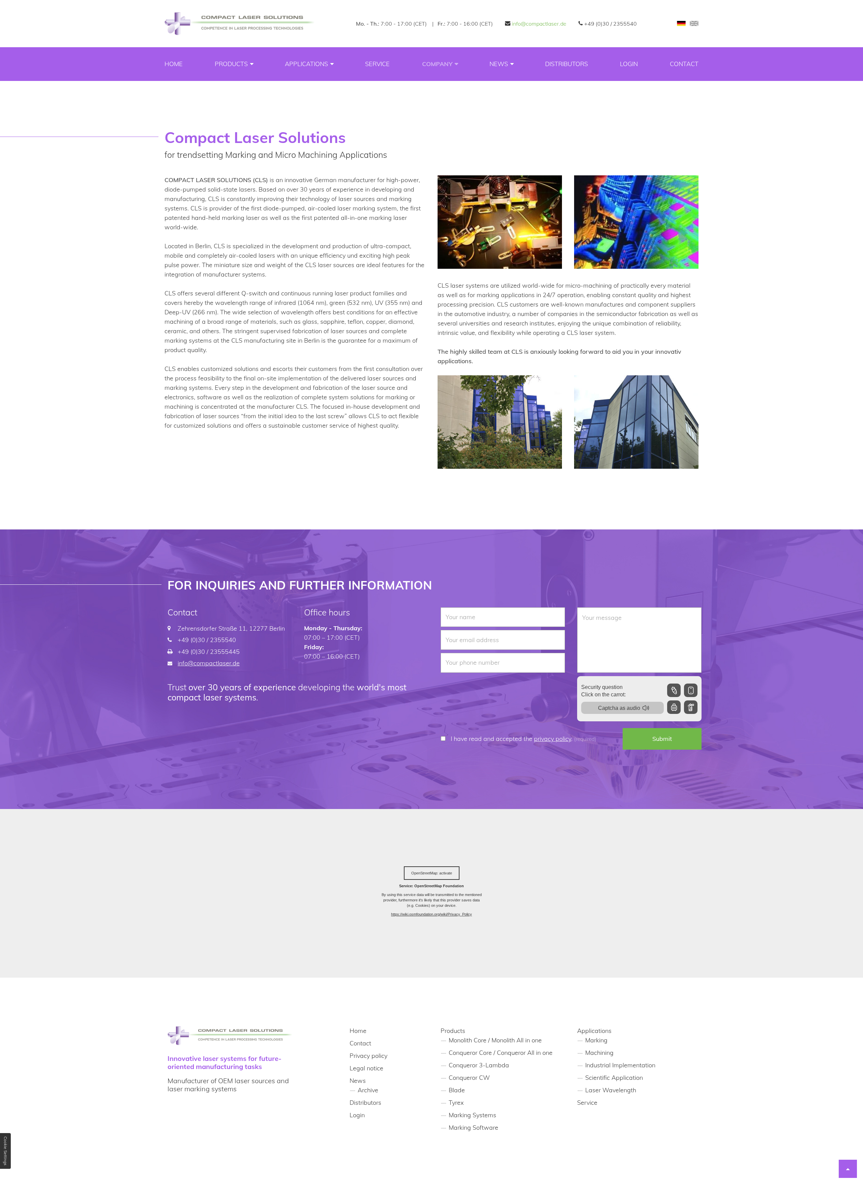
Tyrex (456, 1102)
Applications (306, 64)
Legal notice (366, 1068)
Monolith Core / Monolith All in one (495, 1040)
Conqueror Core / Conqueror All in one (501, 1053)
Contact (684, 64)
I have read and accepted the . (523, 739)
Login (629, 64)
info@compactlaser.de (539, 23)
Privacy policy (368, 1056)
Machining (599, 1053)
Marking (596, 1040)
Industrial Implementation (620, 1065)
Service (377, 64)
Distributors (566, 64)
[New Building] (500, 476)
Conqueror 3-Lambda (479, 1065)
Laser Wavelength (610, 1090)
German (681, 23)
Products (231, 64)
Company (437, 64)
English (694, 23)
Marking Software (473, 1127)
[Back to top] (848, 1169)
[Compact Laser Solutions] (500, 276)
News (498, 64)
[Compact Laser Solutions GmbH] (239, 23)
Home (174, 64)
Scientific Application (614, 1077)
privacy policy (552, 739)
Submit (662, 739)
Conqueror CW (469, 1077)
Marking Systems (472, 1115)
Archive (368, 1090)
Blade (457, 1090)
